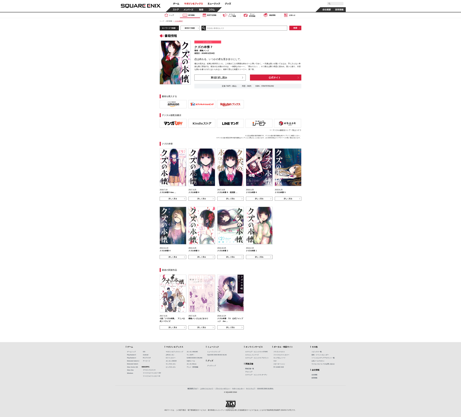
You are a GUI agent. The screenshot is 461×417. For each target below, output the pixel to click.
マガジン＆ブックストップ (174, 352)
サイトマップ (250, 388)
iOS (144, 352)
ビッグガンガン (171, 367)
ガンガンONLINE (192, 352)
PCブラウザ (147, 358)
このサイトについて (206, 388)
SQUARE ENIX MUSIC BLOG (217, 355)
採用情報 (314, 378)
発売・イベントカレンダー (320, 355)
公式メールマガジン (318, 361)
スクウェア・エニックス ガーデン (256, 375)
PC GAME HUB (278, 367)
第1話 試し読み (219, 77)
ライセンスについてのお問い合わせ (323, 364)
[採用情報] (339, 9)
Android (145, 355)
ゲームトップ (131, 352)
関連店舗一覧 (249, 368)
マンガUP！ (190, 355)
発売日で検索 (190, 28)
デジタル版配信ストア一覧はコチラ (287, 130)
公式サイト (275, 77)
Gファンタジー (171, 358)
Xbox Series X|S (132, 367)
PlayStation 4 (131, 358)
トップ (162, 21)
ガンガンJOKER (171, 361)
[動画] (201, 9)
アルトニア (248, 372)
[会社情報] (326, 9)
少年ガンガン (170, 355)
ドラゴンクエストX (149, 370)
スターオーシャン (279, 364)
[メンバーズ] (188, 9)
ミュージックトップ (213, 352)
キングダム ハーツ (279, 358)
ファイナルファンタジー (281, 355)
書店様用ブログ (193, 388)
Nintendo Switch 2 (133, 361)
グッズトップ (211, 365)
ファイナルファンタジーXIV (152, 373)
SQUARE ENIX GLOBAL (265, 388)
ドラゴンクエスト (279, 352)
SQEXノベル (191, 361)
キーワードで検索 (169, 28)
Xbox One (130, 370)
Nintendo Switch (132, 364)
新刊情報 (169, 21)
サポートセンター (238, 388)
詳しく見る (173, 199)
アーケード (146, 361)
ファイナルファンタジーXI (151, 376)
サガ (274, 361)
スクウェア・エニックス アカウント (257, 358)
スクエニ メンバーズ (252, 355)
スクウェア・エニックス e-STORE (256, 352)
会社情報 (314, 375)
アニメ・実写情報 (192, 367)
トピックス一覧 (317, 352)
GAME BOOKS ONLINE (194, 358)
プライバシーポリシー (222, 388)
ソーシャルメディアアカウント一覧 (323, 358)
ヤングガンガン (171, 364)
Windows (130, 373)
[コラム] (211, 9)
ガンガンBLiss (191, 364)
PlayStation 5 (131, 355)
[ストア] (176, 9)
